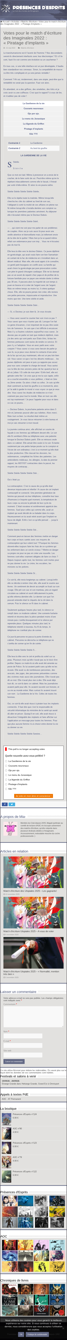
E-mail (7, 1041)
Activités (15, 21)
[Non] (63, 1328)
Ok (21, 1334)
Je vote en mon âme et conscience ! (33, 796)
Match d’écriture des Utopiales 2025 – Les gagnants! (30, 891)
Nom (6, 1031)
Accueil (5, 21)
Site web (7, 1050)
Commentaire (10, 1004)
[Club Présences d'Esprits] (33, 8)
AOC (4, 1099)
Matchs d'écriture (29, 21)
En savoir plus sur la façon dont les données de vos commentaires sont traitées (33, 1071)
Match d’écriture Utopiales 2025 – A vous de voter (28, 931)
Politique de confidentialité (37, 1334)
